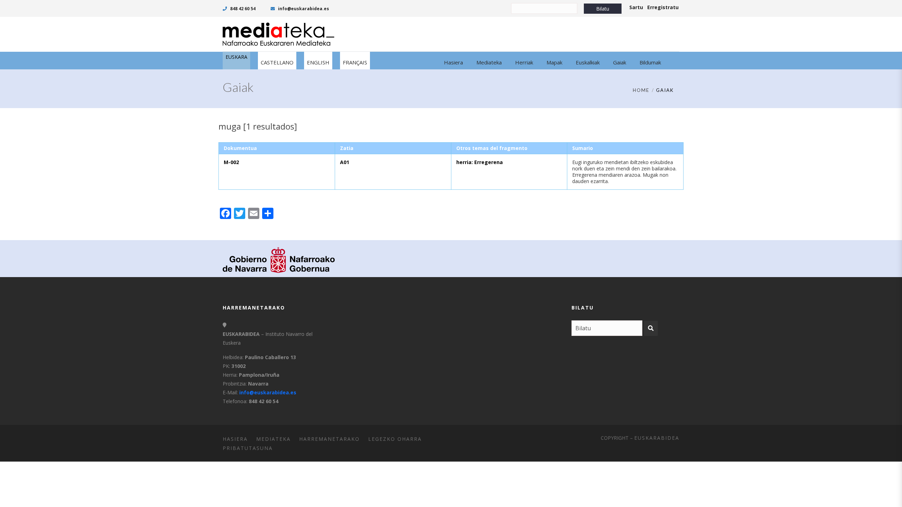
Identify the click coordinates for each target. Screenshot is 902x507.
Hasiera (235, 439)
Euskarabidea (656, 437)
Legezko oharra (395, 439)
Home (641, 90)
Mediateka (273, 439)
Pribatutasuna (248, 448)
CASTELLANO (277, 62)
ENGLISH (318, 62)
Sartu (636, 7)
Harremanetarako (329, 439)
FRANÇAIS (355, 62)
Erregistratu (663, 7)
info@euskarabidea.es (303, 9)
